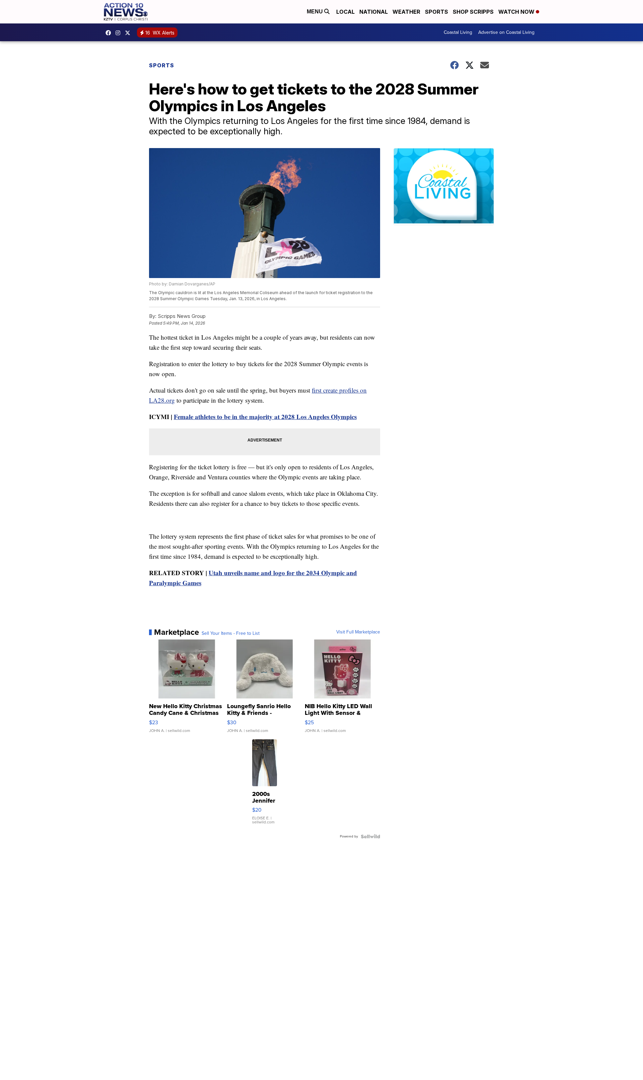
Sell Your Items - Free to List (231, 633)
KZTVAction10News (109, 33)
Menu (315, 11)
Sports (436, 11)
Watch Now (517, 11)
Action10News (129, 33)
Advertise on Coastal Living (506, 32)
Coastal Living (458, 32)
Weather (406, 11)
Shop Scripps (473, 11)
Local (345, 11)
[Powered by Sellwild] (370, 836)
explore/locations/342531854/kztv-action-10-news (120, 33)
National (373, 11)
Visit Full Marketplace (358, 632)
